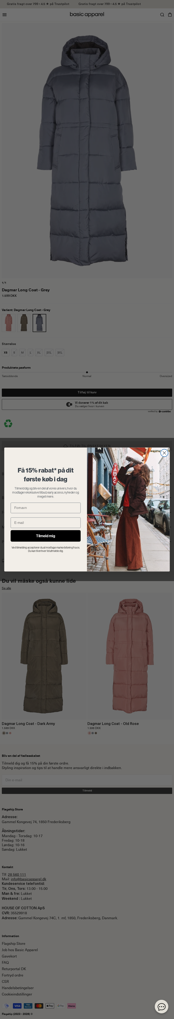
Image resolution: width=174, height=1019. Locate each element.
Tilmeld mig (45, 535)
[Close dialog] (164, 453)
